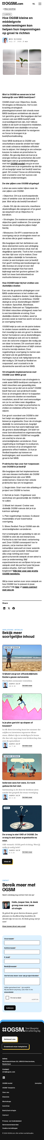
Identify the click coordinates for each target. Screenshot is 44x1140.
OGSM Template (8, 1088)
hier (17, 586)
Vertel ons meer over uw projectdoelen (21, 975)
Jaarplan (38, 1083)
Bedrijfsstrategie (9, 1110)
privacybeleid (8, 992)
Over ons (5, 1092)
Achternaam (10, 948)
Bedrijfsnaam (10, 966)
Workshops (6, 1101)
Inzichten (6, 1106)
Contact (5, 1115)
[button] (34, 3)
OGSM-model (18, 163)
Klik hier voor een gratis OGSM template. (20, 572)
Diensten (5, 1097)
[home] (17, 4)
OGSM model (7, 1083)
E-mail (7, 957)
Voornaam (9, 938)
